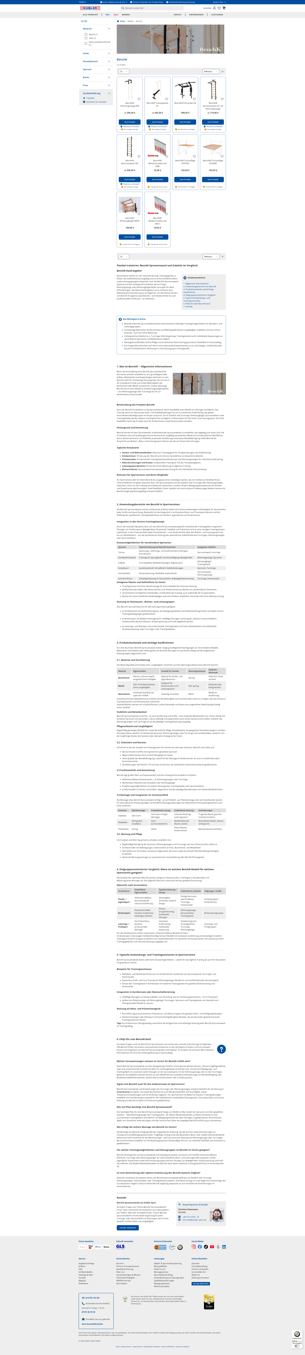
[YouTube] (212, 1247)
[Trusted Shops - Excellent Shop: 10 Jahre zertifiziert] (209, 1302)
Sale (116, 14)
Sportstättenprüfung (163, 1275)
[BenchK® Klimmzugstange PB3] (130, 90)
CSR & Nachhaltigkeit (125, 1277)
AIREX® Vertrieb (123, 1280)
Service (177, 14)
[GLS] (133, 1247)
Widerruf (196, 1275)
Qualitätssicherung (124, 1269)
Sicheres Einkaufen (163, 1241)
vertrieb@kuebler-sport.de (194, 1220)
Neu (108, 14)
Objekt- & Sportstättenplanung (168, 1263)
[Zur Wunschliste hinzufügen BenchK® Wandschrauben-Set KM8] (166, 156)
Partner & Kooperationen (127, 1266)
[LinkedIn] (224, 1247)
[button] (96, 29)
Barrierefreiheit (168, 1346)
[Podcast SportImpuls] (218, 1247)
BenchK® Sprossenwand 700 (129, 162)
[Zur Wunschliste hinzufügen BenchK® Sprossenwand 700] (139, 156)
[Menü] (301, 1331)
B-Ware (82, 1266)
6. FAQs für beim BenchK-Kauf (196, 303)
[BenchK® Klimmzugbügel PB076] (130, 205)
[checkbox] (98, 34)
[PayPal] (98, 1247)
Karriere (120, 1263)
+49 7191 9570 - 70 (191, 1217)
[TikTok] (206, 1247)
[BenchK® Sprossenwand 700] (130, 147)
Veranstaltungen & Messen (128, 1275)
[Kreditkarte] (90, 1247)
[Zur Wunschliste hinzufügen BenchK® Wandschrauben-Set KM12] (166, 214)
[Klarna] (106, 1247)
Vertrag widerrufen (200, 1283)
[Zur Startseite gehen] (90, 8)
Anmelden (207, 8)
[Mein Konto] (214, 8)
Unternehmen (196, 14)
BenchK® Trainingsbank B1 (157, 104)
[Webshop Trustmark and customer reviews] (164, 1247)
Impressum (137, 1346)
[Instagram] (194, 1247)
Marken (126, 14)
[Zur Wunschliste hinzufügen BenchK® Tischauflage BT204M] (222, 156)
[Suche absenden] (122, 8)
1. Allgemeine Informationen (196, 283)
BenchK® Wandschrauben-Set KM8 (157, 163)
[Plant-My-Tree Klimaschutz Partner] (125, 1299)
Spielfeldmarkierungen (164, 1280)
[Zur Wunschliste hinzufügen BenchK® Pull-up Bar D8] (194, 99)
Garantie (195, 1263)
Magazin (82, 1280)
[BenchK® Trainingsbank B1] (157, 90)
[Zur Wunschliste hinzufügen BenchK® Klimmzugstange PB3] (139, 99)
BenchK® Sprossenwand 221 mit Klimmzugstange (213, 106)
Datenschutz (126, 1346)
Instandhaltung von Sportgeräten (169, 1277)
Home (122, 21)
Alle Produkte (90, 14)
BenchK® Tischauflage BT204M (213, 162)
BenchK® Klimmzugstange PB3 (129, 104)
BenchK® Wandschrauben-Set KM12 (157, 221)
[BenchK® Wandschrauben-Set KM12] (157, 205)
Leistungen (217, 14)
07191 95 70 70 (88, 1312)
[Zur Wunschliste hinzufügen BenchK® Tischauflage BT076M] (194, 156)
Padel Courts (159, 1269)
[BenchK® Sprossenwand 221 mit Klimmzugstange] (213, 90)
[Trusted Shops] (180, 1247)
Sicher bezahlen (86, 1241)
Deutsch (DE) (218, 2)
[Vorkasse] (82, 1247)
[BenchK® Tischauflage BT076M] (185, 147)
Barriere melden (182, 1346)
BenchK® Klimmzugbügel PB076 (130, 219)
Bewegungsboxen (162, 1283)
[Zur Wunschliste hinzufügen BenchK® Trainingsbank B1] (166, 99)
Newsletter (83, 1283)
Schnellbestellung (199, 1266)
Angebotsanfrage (86, 1263)
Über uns (120, 1272)
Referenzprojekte (161, 1286)
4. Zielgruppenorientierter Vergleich (199, 295)
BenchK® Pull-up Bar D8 (185, 103)
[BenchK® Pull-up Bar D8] (185, 90)
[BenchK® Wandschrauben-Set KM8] (157, 147)
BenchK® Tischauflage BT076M (185, 162)
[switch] (297, 1346)
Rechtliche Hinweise (152, 1346)
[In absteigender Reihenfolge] (222, 71)
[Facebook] (200, 1247)
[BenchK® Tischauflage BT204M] (213, 147)
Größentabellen (86, 1272)
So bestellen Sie (199, 1272)
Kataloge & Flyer (86, 1275)
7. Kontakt (188, 306)
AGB (117, 1346)
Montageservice (161, 1272)
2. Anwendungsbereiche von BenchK (199, 286)
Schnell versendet (124, 1241)
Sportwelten (121, 1283)
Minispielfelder (160, 1266)
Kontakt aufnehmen (128, 1228)
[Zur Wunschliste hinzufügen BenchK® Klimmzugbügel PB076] (139, 214)
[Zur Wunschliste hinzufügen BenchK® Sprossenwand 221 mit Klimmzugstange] (222, 99)
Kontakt (82, 1277)
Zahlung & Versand (200, 1277)
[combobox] (152, 8)
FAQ (80, 1269)
